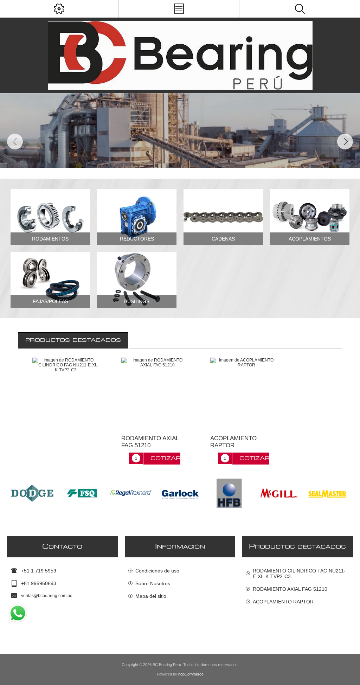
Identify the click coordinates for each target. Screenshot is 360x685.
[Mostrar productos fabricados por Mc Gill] (229, 493)
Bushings (136, 301)
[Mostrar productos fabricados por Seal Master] (278, 493)
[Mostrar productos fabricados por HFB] (180, 493)
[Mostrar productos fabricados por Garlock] (131, 493)
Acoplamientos (310, 239)
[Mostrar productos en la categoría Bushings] (136, 280)
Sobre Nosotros (152, 583)
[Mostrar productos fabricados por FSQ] (32, 493)
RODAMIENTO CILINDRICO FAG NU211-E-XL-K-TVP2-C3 (299, 573)
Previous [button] (15, 141)
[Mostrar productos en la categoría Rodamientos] (50, 217)
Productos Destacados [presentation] (73, 340)
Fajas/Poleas (50, 301)
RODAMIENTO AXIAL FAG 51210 (150, 442)
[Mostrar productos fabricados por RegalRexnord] (81, 493)
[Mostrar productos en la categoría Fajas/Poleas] (50, 280)
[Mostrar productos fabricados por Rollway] (328, 493)
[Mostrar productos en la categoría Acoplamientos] (309, 217)
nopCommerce (191, 674)
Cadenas (223, 239)
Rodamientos (50, 239)
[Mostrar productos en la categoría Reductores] (136, 217)
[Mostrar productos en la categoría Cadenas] (223, 217)
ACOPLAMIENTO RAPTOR (233, 442)
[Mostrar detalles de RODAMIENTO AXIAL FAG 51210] (154, 391)
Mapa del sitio (150, 596)
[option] (180, 130)
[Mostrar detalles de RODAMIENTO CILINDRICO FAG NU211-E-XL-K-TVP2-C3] (65, 391)
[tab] (73, 340)
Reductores (137, 239)
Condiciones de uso (157, 571)
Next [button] (345, 141)
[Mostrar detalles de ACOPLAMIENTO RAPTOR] (243, 391)
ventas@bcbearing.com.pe (46, 595)
